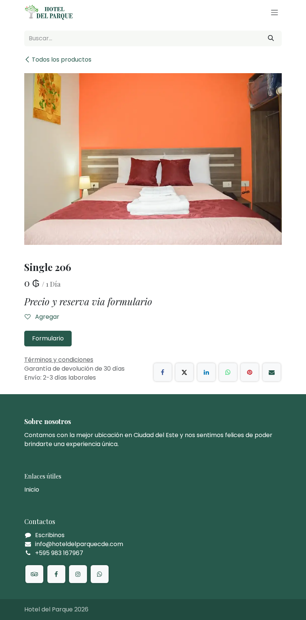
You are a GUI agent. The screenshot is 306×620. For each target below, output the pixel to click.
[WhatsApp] (228, 372)
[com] (34, 574)
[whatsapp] (100, 574)
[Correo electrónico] (272, 372)
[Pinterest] (250, 372)
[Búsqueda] (271, 38)
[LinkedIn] (206, 372)
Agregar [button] (46, 316)
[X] (184, 372)
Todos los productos (61, 59)
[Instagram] (78, 574)
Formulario (48, 338)
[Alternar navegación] (274, 12)
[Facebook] (163, 372)
